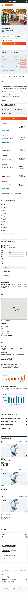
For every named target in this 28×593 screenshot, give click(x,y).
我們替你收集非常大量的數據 (9, 579)
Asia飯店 (15, 588)
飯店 (12, 588)
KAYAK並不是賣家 (6, 577)
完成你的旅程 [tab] (6, 550)
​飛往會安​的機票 (7, 558)
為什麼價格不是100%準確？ (8, 582)
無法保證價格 (18, 572)
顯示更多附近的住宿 (23, 441)
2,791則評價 (10, 30)
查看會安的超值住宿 (23, 469)
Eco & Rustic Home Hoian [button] (7, 513)
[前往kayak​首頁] (9, 5)
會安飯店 (6, 560)
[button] (26, 1)
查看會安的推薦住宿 (23, 496)
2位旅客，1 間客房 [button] (7, 40)
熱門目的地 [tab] (13, 550)
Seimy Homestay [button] (5, 487)
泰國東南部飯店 (8, 589)
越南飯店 (20, 588)
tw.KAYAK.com (6, 588)
